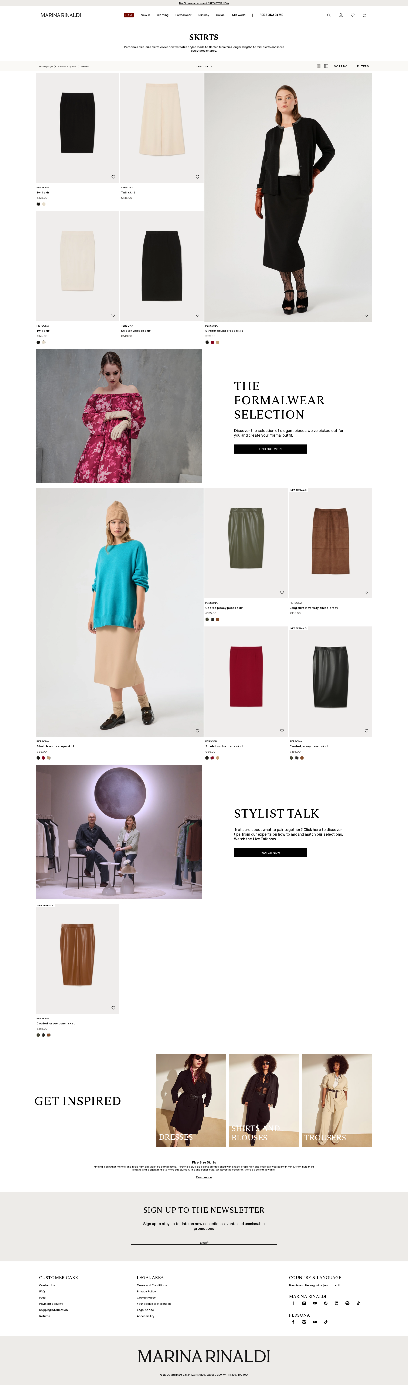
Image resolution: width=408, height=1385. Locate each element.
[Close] (241, 628)
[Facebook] (184, 725)
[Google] (170, 725)
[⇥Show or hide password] (238, 679)
